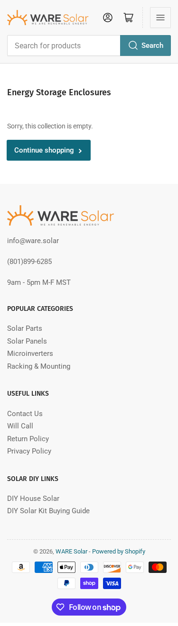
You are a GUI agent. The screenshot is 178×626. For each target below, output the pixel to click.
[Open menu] (160, 17)
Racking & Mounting (38, 366)
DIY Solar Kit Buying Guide (48, 511)
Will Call (20, 426)
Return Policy (28, 439)
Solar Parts (24, 328)
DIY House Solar (33, 498)
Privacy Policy (29, 451)
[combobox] (89, 45)
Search (152, 45)
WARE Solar (71, 551)
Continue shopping (44, 150)
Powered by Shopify (118, 551)
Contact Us (25, 413)
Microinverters (30, 353)
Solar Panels (27, 341)
